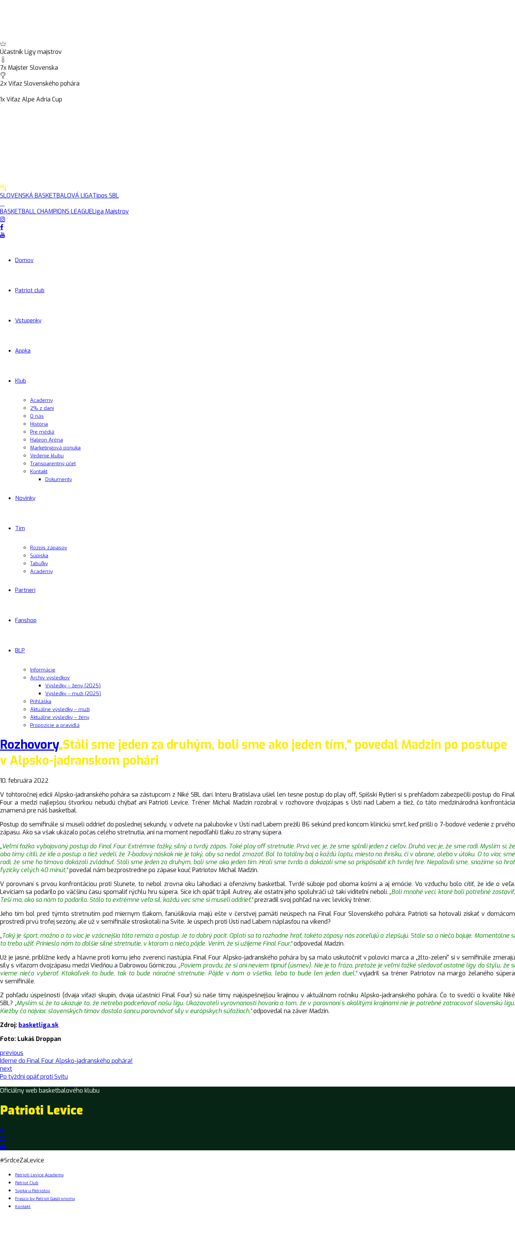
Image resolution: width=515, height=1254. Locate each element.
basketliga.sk (38, 1025)
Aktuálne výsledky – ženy (59, 717)
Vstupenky (28, 320)
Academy (41, 400)
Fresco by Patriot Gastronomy (45, 1199)
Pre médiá (42, 432)
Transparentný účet (53, 463)
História (39, 424)
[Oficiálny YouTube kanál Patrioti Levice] (2, 1146)
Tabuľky (39, 563)
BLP (20, 650)
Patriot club (29, 290)
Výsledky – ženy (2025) (73, 685)
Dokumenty (58, 479)
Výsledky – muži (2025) (73, 693)
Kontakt (39, 471)
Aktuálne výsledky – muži (60, 709)
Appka (23, 350)
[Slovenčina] (12, 108)
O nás (37, 416)
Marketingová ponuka (55, 448)
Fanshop (26, 620)
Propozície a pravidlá (55, 725)
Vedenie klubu (47, 455)
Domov (24, 260)
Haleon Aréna (46, 440)
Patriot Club (26, 1183)
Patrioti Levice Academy (39, 1175)
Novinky (25, 498)
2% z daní (42, 408)
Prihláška (40, 701)
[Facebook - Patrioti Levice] (1, 1130)
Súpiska (39, 555)
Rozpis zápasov (48, 547)
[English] (4, 108)
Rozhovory (29, 745)
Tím (20, 528)
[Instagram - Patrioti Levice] (2, 1138)
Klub (20, 381)
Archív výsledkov (50, 678)
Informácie (42, 670)
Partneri (25, 590)
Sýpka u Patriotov (32, 1191)
